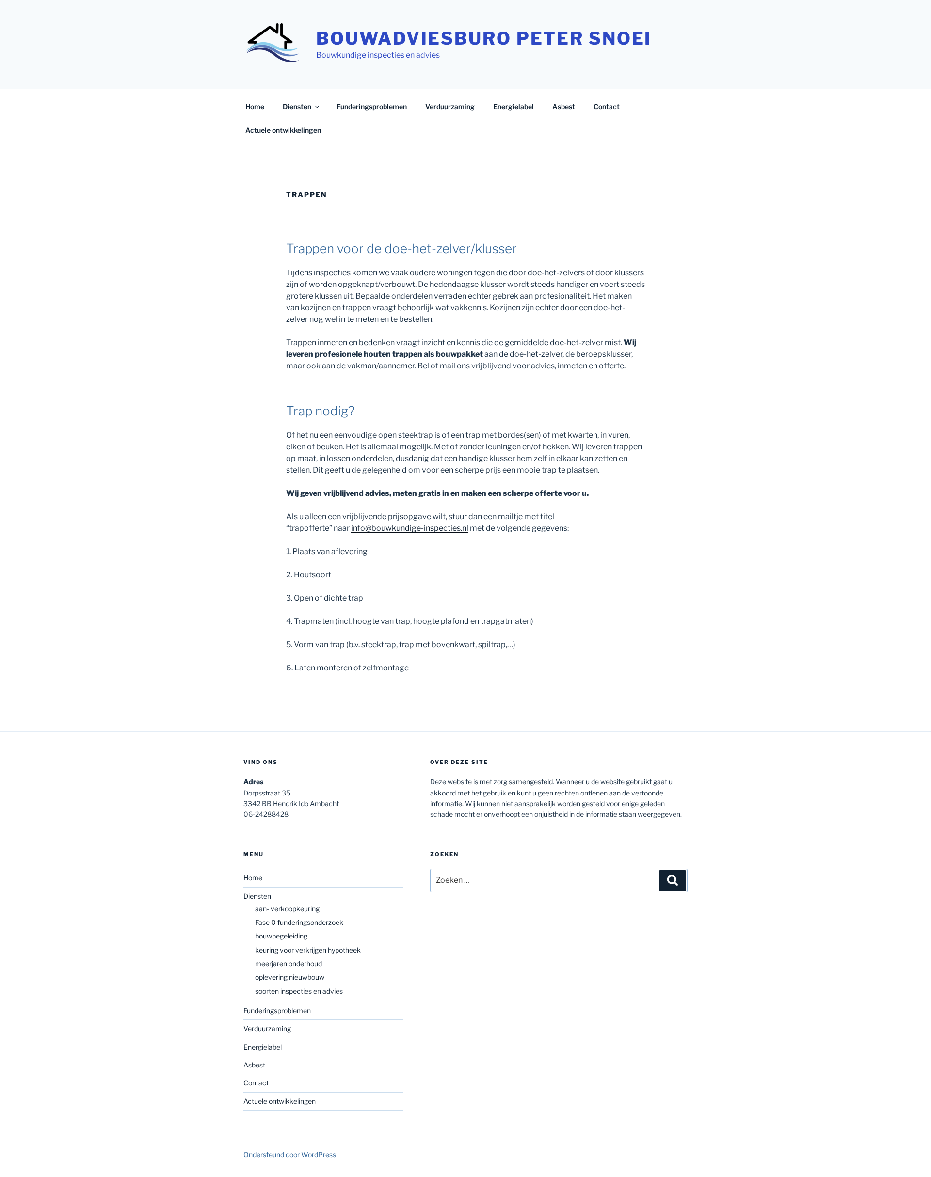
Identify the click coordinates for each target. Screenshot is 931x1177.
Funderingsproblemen (372, 106)
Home (254, 106)
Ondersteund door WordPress (289, 1154)
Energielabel (513, 106)
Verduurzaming (450, 106)
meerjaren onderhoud (288, 963)
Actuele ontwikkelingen (283, 130)
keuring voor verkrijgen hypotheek (308, 950)
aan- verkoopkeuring (287, 909)
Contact (607, 106)
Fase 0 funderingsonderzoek (299, 922)
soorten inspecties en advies (299, 991)
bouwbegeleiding (281, 936)
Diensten (297, 106)
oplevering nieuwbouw (289, 977)
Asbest (563, 106)
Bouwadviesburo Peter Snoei (484, 38)
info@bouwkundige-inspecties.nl (409, 528)
